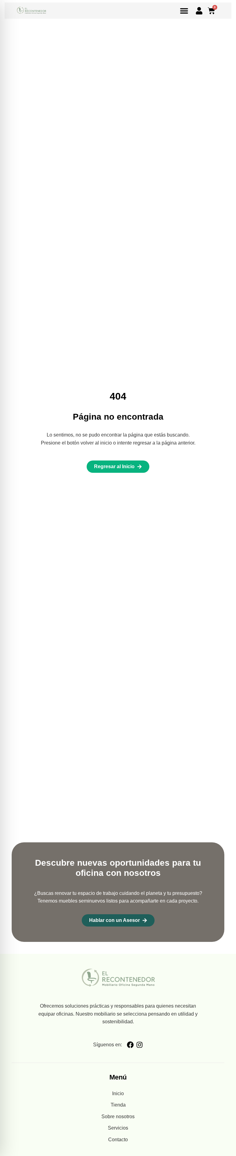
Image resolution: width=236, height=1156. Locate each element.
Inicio (118, 1093)
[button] (184, 10)
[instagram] (139, 1044)
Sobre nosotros (118, 1116)
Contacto (118, 1139)
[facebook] (130, 1044)
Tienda (118, 1104)
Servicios (118, 1128)
